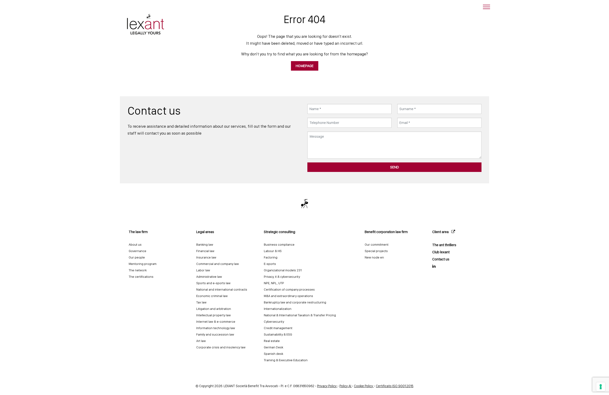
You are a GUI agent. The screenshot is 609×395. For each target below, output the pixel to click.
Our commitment (376, 244)
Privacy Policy (327, 386)
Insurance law (206, 257)
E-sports (270, 264)
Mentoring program (143, 264)
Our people (137, 257)
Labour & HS (273, 251)
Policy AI (345, 386)
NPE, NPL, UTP (274, 283)
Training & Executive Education (286, 360)
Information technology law (215, 328)
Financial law (205, 251)
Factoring (270, 257)
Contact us (440, 259)
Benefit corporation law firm (386, 231)
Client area (440, 231)
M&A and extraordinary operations (288, 296)
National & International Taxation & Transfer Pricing (300, 315)
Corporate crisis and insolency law (221, 347)
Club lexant (441, 252)
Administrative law (209, 276)
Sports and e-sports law (213, 283)
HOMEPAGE (305, 65)
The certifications (141, 276)
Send (394, 167)
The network (138, 270)
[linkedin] (458, 266)
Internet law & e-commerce (215, 321)
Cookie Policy (364, 386)
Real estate (272, 341)
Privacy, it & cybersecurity (282, 276)
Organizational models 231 (283, 270)
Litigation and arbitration (213, 309)
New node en (374, 257)
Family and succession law (215, 334)
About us (135, 244)
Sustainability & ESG (278, 334)
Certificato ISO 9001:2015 (394, 386)
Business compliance (279, 244)
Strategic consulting (279, 231)
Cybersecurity (274, 321)
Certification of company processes (289, 289)
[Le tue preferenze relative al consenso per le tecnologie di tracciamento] (600, 386)
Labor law (203, 270)
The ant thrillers (444, 245)
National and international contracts (221, 289)
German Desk (273, 347)
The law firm (138, 231)
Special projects (376, 251)
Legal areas (205, 231)
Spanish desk (273, 354)
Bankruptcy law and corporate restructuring (295, 302)
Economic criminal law (212, 296)
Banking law (204, 244)
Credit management (278, 328)
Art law (201, 341)
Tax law (201, 302)
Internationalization (277, 309)
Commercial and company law (217, 264)
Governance (137, 251)
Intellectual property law (213, 315)
